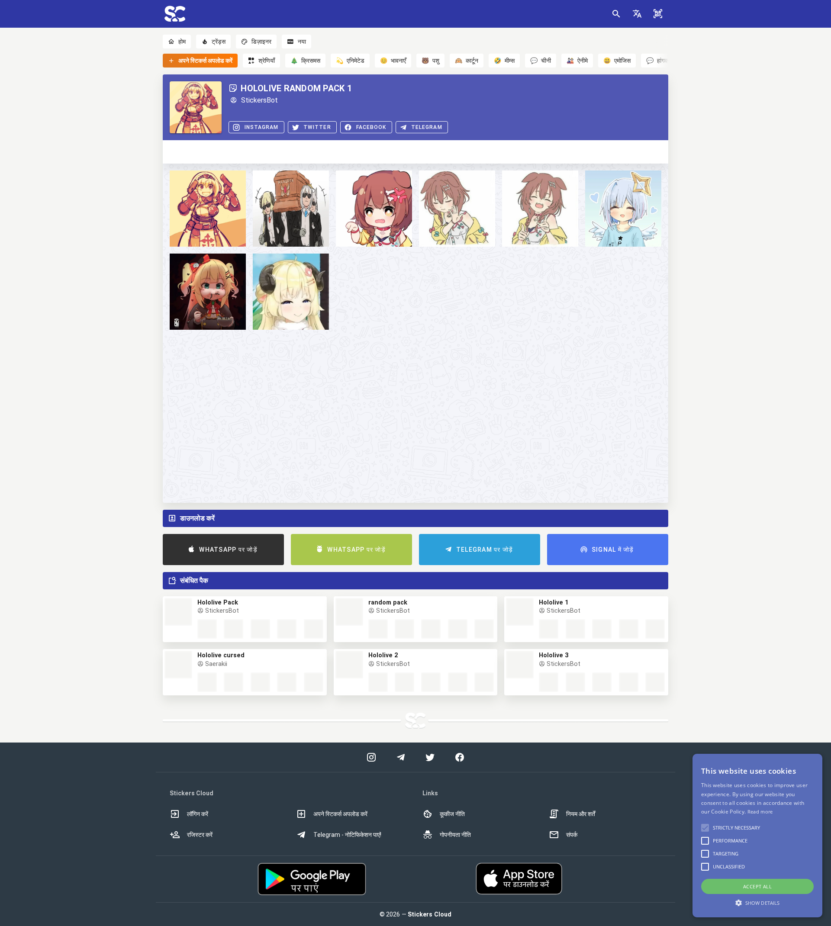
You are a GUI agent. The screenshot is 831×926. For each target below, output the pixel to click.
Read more (760, 811)
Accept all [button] (757, 886)
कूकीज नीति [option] (452, 813)
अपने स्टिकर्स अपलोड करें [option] (340, 813)
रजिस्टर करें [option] (200, 834)
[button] (637, 13)
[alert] (757, 835)
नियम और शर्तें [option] (580, 813)
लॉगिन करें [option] (197, 813)
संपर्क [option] (571, 834)
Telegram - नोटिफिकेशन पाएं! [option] (347, 834)
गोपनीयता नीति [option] (455, 834)
